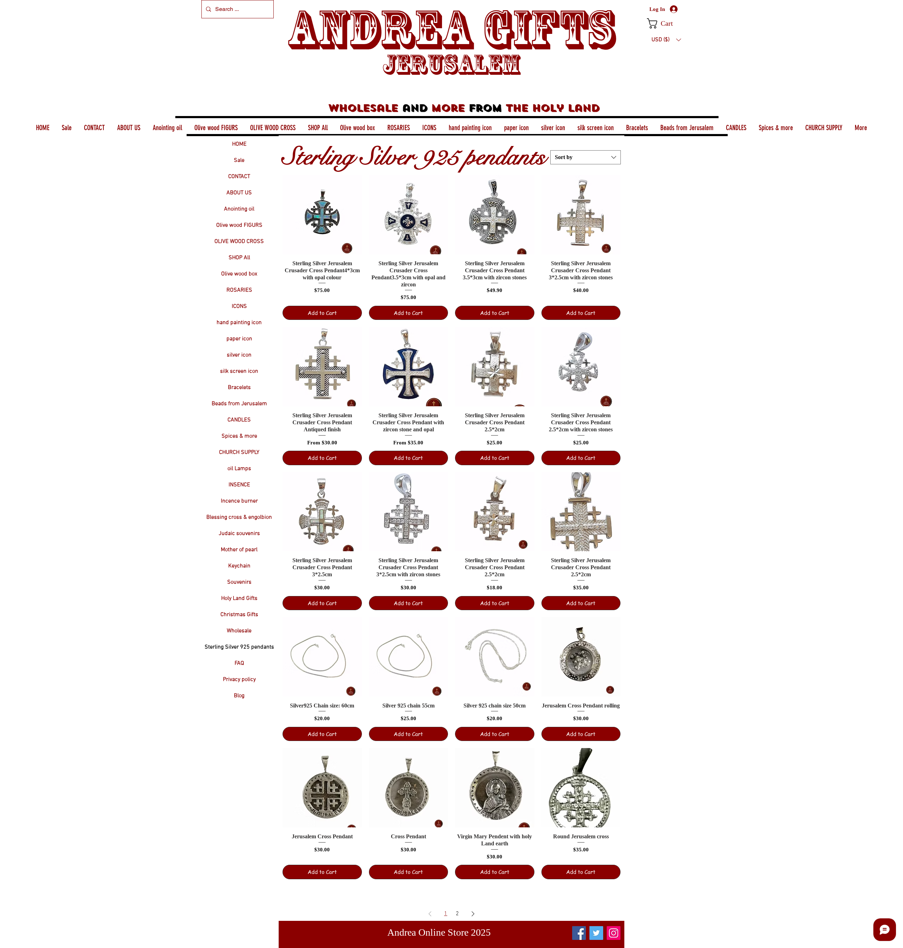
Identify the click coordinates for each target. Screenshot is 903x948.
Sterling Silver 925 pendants (239, 647)
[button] (666, 23)
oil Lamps (239, 468)
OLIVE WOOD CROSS (239, 241)
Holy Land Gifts (239, 598)
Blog (239, 695)
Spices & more (239, 436)
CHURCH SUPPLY (239, 452)
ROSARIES (239, 290)
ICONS (239, 306)
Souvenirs (239, 582)
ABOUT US (239, 192)
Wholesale (239, 630)
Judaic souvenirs (239, 533)
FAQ (239, 663)
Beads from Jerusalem (239, 403)
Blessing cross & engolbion (239, 517)
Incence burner (239, 501)
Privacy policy (239, 679)
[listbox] (666, 39)
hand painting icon (239, 322)
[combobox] (585, 157)
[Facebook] (579, 933)
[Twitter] (596, 933)
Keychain (239, 566)
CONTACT (239, 176)
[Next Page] (473, 914)
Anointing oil (239, 209)
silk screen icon (239, 371)
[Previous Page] (430, 914)
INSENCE (239, 484)
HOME (239, 144)
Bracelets (239, 387)
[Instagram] (613, 933)
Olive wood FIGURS (239, 225)
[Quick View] (322, 214)
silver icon (239, 355)
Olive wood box (239, 274)
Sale (239, 160)
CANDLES (239, 420)
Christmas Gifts (239, 614)
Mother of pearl (239, 549)
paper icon (239, 338)
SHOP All (239, 257)
